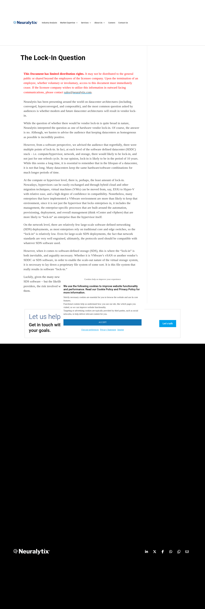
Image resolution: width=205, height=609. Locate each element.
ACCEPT (103, 322)
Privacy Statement (108, 330)
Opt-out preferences (90, 330)
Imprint (120, 330)
